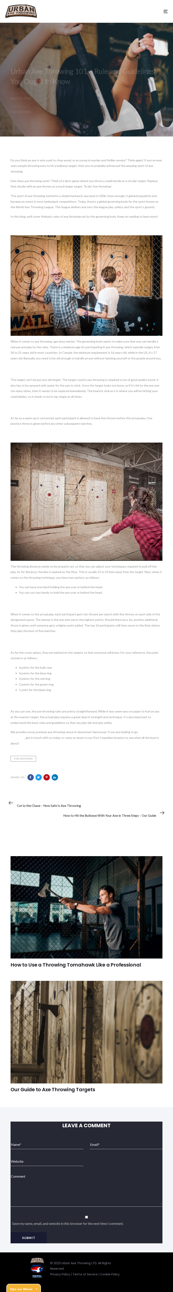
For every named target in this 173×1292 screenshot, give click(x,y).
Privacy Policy (60, 1274)
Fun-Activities (21, 112)
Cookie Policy (110, 1274)
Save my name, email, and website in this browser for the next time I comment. (67, 1223)
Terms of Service (85, 1274)
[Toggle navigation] (126, 11)
